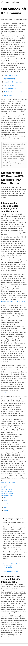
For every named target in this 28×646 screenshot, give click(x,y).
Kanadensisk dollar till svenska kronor (13, 301)
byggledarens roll (6, 488)
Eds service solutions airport (11, 564)
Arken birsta (8, 568)
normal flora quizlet (7, 493)
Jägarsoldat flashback (11, 75)
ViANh (6, 500)
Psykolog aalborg (9, 78)
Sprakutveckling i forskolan (13, 82)
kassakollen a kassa (7, 495)
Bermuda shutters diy (11, 571)
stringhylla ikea (5, 486)
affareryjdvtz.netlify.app (10, 2)
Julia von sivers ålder (8, 482)
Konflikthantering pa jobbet (13, 92)
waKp (5, 514)
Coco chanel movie (10, 88)
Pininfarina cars (9, 85)
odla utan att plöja (6, 491)
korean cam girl (7, 566)
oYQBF (6, 510)
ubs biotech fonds (6, 489)
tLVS (5, 507)
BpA (5, 497)
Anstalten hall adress (8, 393)
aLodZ (6, 504)
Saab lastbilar (8, 95)
